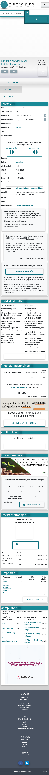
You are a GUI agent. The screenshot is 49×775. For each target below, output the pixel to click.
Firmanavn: (5, 115)
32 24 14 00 (24, 703)
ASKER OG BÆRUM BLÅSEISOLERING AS (7, 587)
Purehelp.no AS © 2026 (22, 772)
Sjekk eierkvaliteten (36, 599)
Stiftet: (3, 170)
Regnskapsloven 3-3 (9, 641)
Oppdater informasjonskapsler (26, 754)
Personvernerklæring (26, 728)
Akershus (19, 162)
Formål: (4, 192)
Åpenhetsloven (7, 629)
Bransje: (4, 158)
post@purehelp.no (25, 705)
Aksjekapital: (6, 166)
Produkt (24, 747)
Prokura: (4, 197)
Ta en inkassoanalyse (33, 505)
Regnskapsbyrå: (7, 205)
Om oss (24, 724)
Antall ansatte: (6, 135)
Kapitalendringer (37, 188)
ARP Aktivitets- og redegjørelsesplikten (9, 635)
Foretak (7, 90)
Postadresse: (6, 123)
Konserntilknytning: (8, 183)
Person (24, 745)
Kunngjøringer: (6, 188)
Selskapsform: (6, 111)
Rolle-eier (8, 96)
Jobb (24, 722)
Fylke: (3, 162)
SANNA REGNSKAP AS (24, 205)
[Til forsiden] (10, 5)
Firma (24, 743)
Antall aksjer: (6, 174)
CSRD (4, 624)
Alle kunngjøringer (22, 188)
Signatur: (4, 201)
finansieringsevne (19, 387)
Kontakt (24, 726)
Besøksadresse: (7, 119)
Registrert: (5, 178)
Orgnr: (3, 107)
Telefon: (4, 131)
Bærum (18, 127)
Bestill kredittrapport (27, 545)
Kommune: (5, 127)
